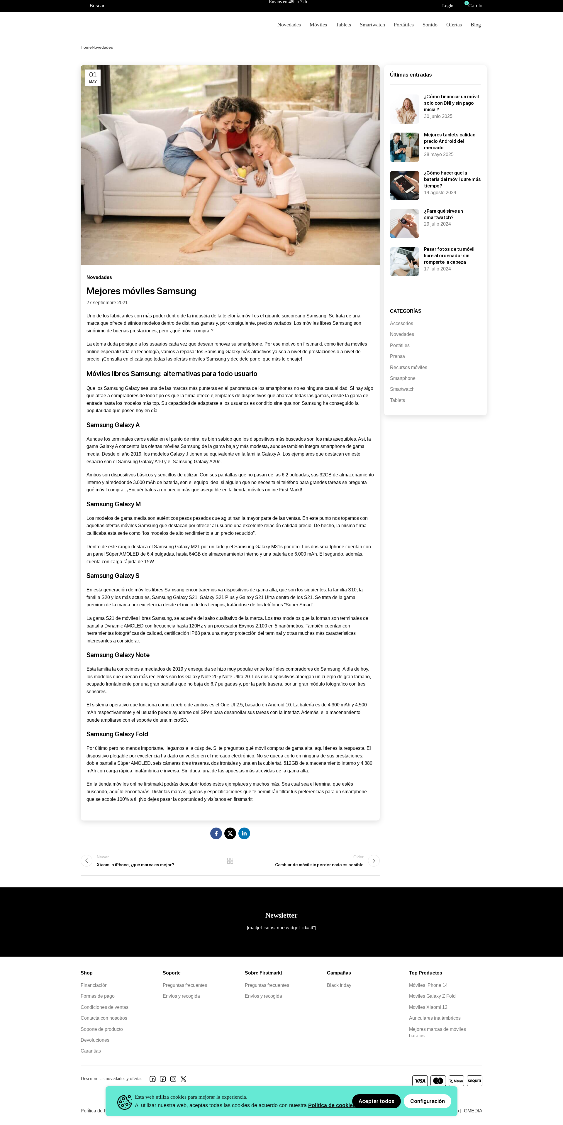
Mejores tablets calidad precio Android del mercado (450, 141)
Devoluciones (95, 1040)
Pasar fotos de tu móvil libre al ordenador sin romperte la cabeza (449, 255)
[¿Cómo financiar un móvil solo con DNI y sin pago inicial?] (404, 109)
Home (86, 47)
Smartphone (403, 378)
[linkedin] (152, 1080)
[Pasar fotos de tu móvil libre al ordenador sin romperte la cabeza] (404, 261)
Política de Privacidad (103, 1110)
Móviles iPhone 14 (428, 985)
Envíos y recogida (181, 996)
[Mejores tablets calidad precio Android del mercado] (404, 147)
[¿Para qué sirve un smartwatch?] (404, 223)
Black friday (339, 985)
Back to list (230, 861)
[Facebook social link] (216, 833)
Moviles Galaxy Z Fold (432, 996)
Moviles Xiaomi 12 (428, 1007)
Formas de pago (98, 996)
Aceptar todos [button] (376, 1101)
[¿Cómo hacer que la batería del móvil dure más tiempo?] (404, 185)
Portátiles (400, 345)
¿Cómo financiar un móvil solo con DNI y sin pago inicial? (451, 103)
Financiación (94, 985)
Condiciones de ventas (104, 1007)
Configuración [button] (427, 1101)
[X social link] (230, 833)
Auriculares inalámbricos (435, 1018)
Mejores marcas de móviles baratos (437, 1032)
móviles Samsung (207, 358)
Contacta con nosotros (104, 1018)
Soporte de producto (102, 1029)
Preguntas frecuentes (185, 985)
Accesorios (401, 323)
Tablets (397, 400)
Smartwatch (402, 389)
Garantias (91, 1051)
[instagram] (173, 1080)
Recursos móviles (408, 367)
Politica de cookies (332, 1105)
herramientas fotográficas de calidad (124, 633)
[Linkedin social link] (244, 833)
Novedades (102, 47)
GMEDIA (473, 1110)
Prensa (397, 356)
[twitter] (183, 1080)
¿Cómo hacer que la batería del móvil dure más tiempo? (452, 179)
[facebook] (162, 1080)
